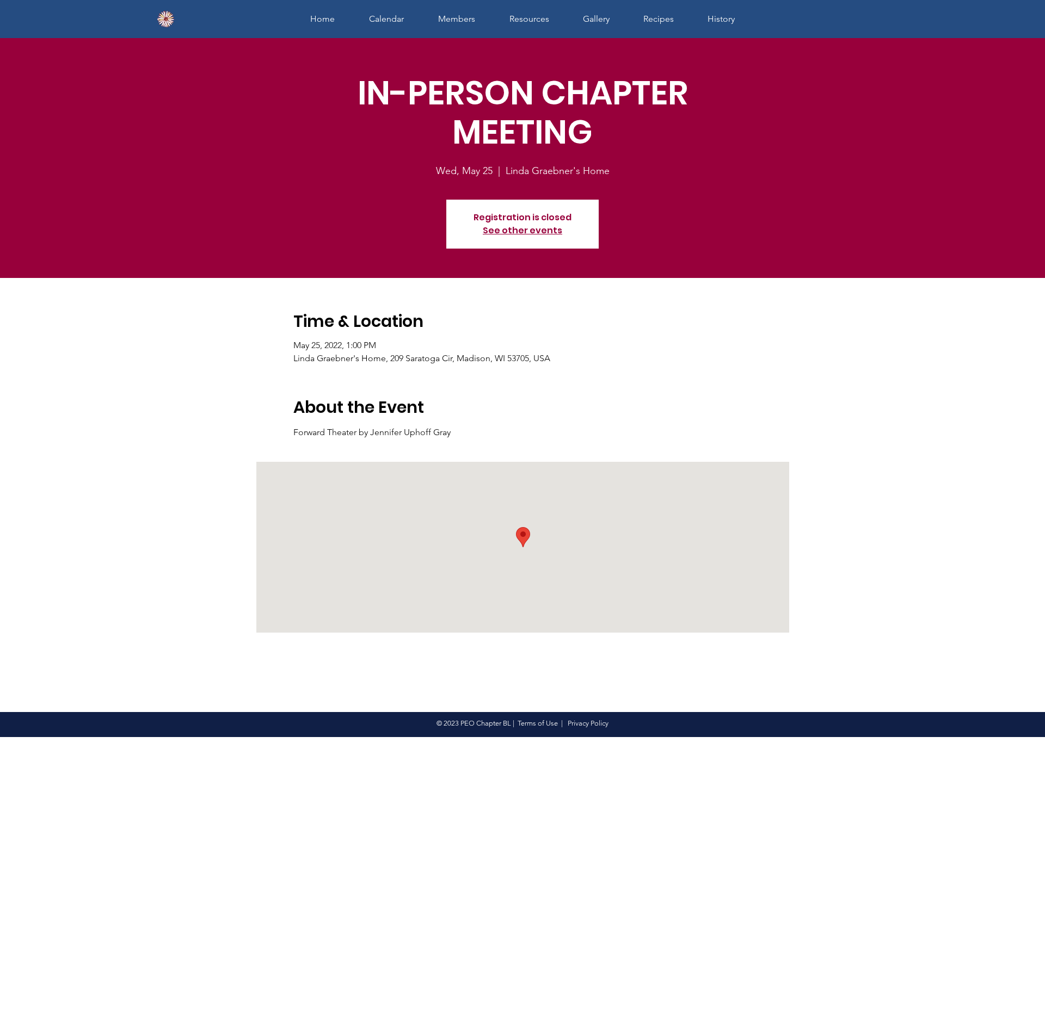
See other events (522, 230)
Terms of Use (538, 723)
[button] (456, 19)
